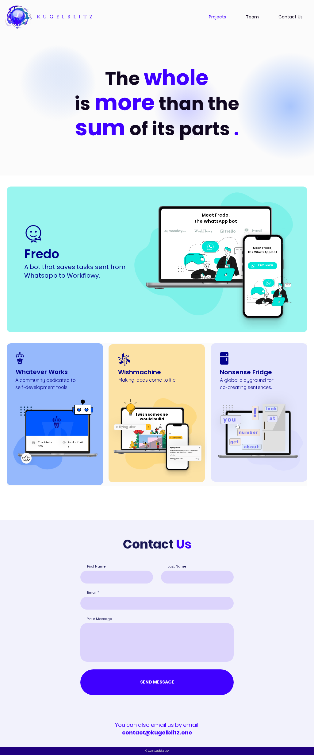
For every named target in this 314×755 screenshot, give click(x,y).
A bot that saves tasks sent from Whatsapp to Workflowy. (74, 271)
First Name (96, 566)
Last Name (177, 566)
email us (162, 725)
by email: (161, 728)
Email (92, 592)
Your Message (99, 619)
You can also (133, 725)
